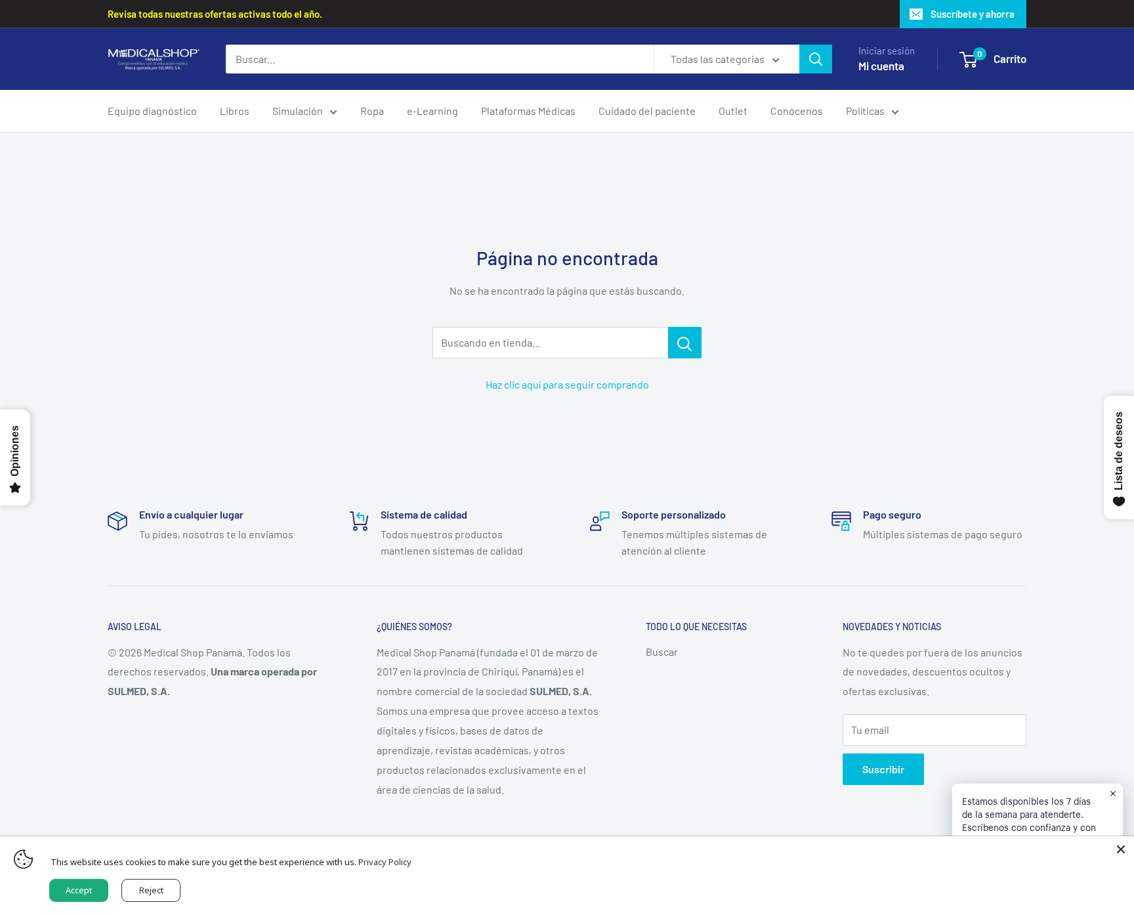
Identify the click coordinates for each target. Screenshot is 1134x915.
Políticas (865, 110)
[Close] (1120, 849)
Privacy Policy (384, 862)
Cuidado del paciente (647, 110)
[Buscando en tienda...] (685, 342)
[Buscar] (815, 59)
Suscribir (883, 769)
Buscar (662, 651)
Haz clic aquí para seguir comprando (567, 384)
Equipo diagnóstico (152, 110)
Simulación (297, 110)
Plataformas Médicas (528, 110)
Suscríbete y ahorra (973, 14)
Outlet (733, 110)
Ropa (372, 110)
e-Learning (432, 110)
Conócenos (796, 110)
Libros (234, 110)
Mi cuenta (881, 65)
